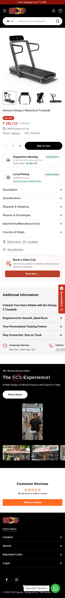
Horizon (16, 133)
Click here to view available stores (27, 181)
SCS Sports (17, 592)
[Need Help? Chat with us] (55, 588)
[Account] (54, 11)
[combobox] (32, 21)
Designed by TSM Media (37, 592)
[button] (61, 299)
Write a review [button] (32, 502)
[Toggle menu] (5, 11)
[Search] (58, 21)
